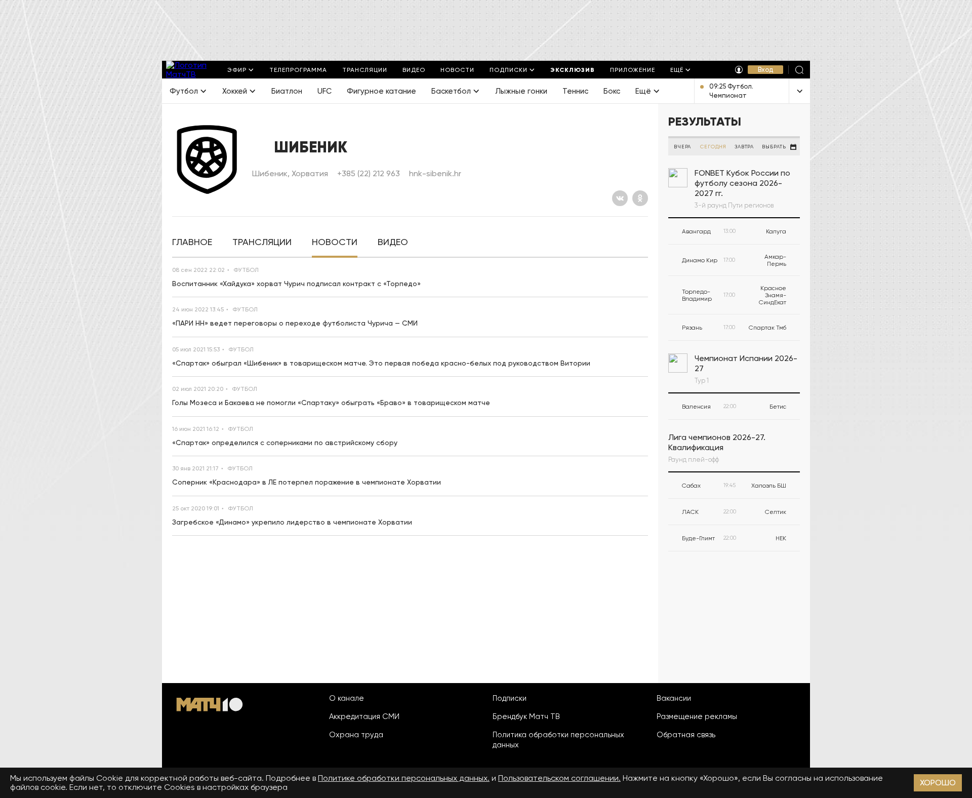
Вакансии (674, 698)
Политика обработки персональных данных (558, 739)
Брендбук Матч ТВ (526, 716)
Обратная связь (686, 734)
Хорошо (938, 782)
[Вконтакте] (620, 198)
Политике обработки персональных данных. (404, 778)
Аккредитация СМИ (364, 716)
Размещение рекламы (697, 716)
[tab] (192, 242)
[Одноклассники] (640, 198)
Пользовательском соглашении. (559, 778)
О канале (346, 698)
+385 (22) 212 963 (368, 173)
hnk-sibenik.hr (435, 173)
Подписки (509, 698)
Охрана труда (356, 734)
